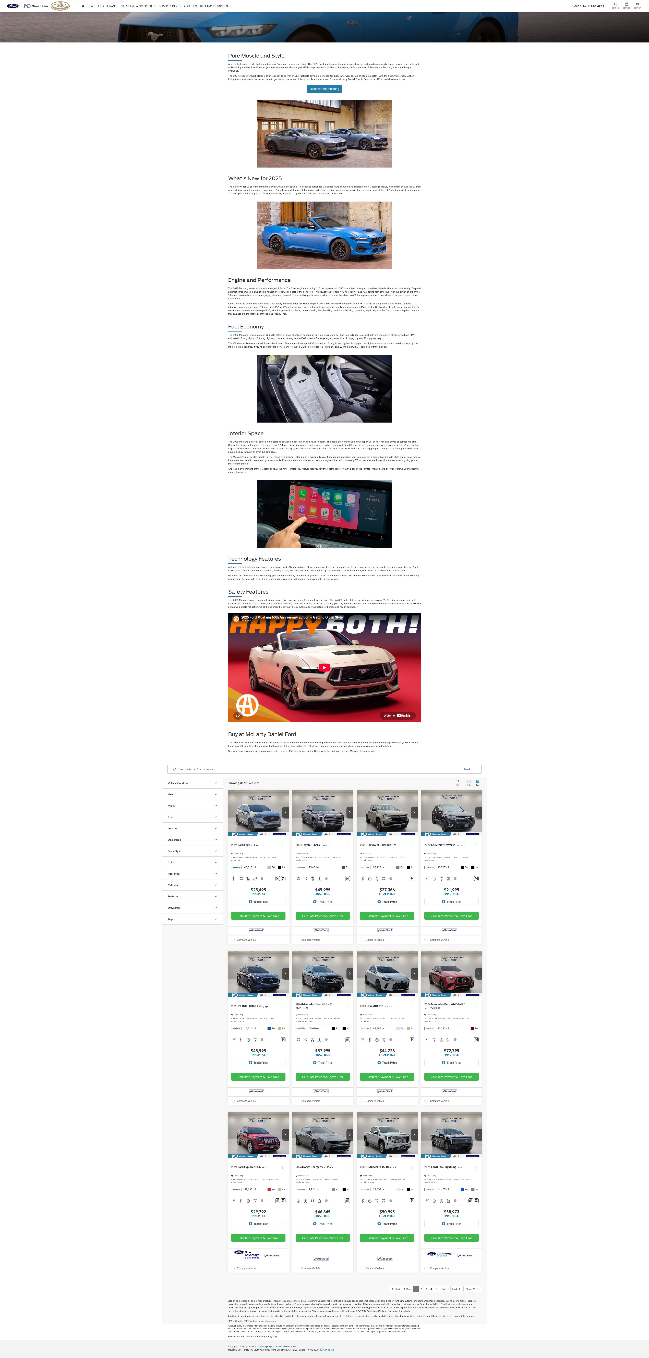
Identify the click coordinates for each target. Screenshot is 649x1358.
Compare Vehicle (246, 939)
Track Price (261, 901)
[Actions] (282, 845)
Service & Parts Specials (138, 6)
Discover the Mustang (324, 89)
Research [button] (207, 6)
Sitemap (262, 1346)
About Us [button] (190, 6)
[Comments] (277, 878)
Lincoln (222, 6)
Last (455, 1289)
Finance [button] (112, 6)
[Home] (83, 6)
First (396, 1289)
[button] (285, 813)
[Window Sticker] (283, 878)
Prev (408, 1289)
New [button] (90, 6)
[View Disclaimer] (262, 878)
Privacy (270, 1346)
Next (444, 1289)
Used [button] (100, 6)
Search (467, 769)
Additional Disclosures (285, 1346)
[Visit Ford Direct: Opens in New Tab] (327, 1350)
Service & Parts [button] (170, 6)
